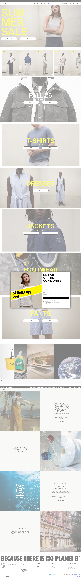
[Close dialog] (69, 273)
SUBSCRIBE (56, 297)
